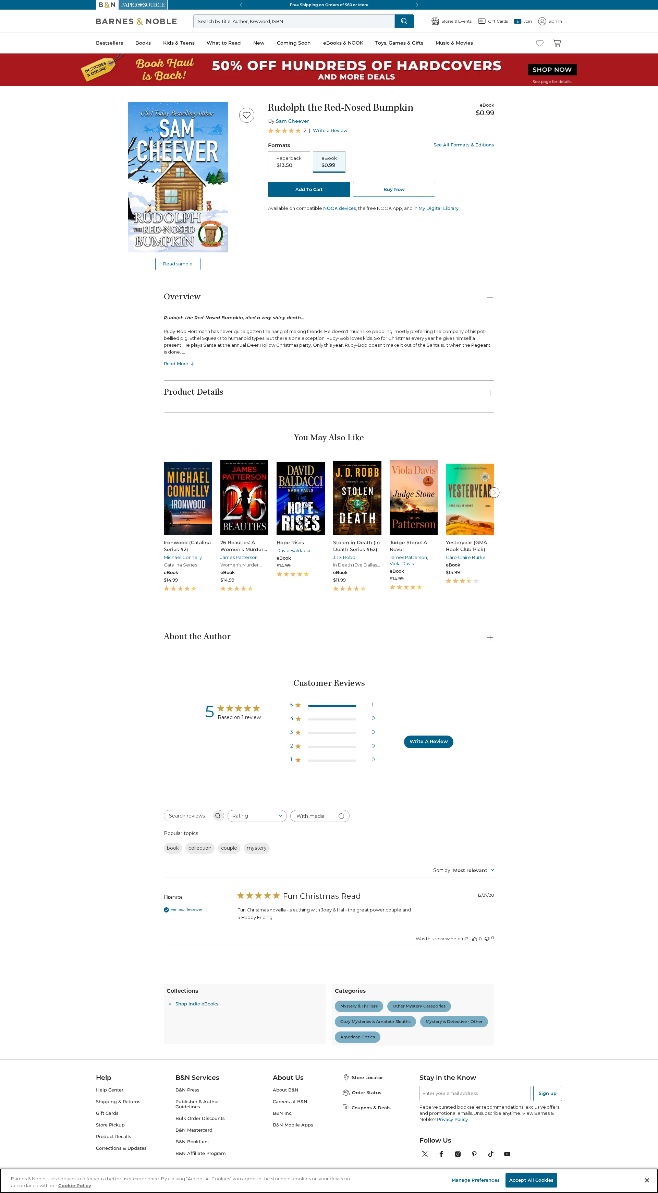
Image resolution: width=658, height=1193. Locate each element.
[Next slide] (494, 492)
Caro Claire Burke (466, 557)
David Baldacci (293, 550)
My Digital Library (438, 208)
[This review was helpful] (474, 938)
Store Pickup (110, 1125)
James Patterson (239, 557)
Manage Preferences (476, 1180)
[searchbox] (187, 815)
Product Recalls (113, 1136)
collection (199, 848)
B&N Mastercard (193, 1130)
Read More (176, 363)
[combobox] (257, 816)
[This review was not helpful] (487, 938)
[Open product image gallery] (178, 177)
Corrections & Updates (121, 1148)
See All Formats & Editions (464, 144)
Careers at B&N (290, 1101)
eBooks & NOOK (343, 43)
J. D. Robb (344, 557)
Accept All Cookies (531, 1180)
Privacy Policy (452, 1119)
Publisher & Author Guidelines (197, 1104)
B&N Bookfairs (192, 1141)
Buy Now (394, 189)
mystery (257, 848)
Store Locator (367, 1077)
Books (143, 43)
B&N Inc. (282, 1113)
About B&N (285, 1090)
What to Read (224, 43)
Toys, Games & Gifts (399, 43)
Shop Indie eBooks (196, 1003)
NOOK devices (339, 208)
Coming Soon (294, 43)
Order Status (366, 1092)
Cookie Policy (74, 1185)
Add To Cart (309, 189)
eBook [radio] (329, 161)
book (173, 848)
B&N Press (187, 1090)
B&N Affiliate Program (200, 1153)
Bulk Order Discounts (200, 1118)
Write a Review (330, 130)
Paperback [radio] (289, 161)
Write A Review (429, 741)
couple (229, 848)
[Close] (647, 1180)
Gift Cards (107, 1113)
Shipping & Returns (118, 1101)
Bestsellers (109, 43)
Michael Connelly (183, 557)
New (259, 43)
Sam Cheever (292, 121)
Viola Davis (402, 563)
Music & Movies (454, 43)
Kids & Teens (179, 43)
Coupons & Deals (371, 1107)
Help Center (109, 1090)
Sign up (548, 1093)
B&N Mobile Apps (293, 1125)
